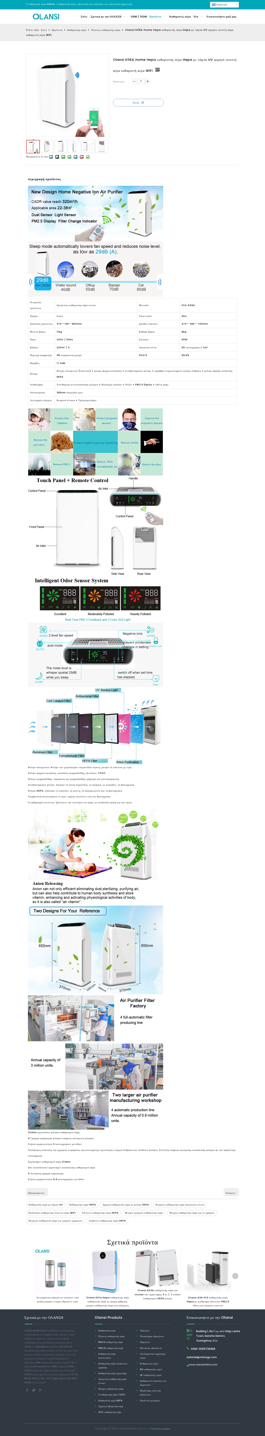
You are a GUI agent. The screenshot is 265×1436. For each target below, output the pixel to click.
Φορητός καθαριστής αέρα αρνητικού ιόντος (180, 1204)
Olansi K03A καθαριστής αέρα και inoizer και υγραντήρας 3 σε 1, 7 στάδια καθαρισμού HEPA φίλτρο (158, 1294)
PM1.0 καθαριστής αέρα (110, 1342)
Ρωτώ (136, 103)
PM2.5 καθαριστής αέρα (110, 1348)
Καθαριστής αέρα (107, 1330)
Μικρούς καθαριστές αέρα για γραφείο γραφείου (55, 1220)
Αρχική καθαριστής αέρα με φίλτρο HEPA (125, 1204)
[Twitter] (34, 1390)
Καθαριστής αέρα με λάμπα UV (45, 1204)
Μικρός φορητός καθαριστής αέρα (144, 1213)
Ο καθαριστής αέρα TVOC (111, 1394)
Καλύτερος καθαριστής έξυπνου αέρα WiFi (52, 1213)
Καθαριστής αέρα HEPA (82, 1204)
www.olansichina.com (203, 1364)
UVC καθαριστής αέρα (109, 1412)
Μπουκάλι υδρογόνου (151, 1348)
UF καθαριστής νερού (151, 1375)
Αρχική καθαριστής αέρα (110, 1406)
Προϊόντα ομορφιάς (150, 1400)
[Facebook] (27, 1390)
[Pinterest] (40, 1390)
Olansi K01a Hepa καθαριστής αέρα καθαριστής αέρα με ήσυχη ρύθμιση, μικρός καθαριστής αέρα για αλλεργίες (107, 1301)
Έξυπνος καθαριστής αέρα (111, 1336)
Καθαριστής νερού (149, 1363)
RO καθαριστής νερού (151, 1369)
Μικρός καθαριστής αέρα (111, 1389)
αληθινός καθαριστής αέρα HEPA (107, 1220)
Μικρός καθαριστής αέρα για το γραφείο (192, 1213)
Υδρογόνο (145, 1330)
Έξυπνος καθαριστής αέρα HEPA (100, 1213)
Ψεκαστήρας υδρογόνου (152, 1336)
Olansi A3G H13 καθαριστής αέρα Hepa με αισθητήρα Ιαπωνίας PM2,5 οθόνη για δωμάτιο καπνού (208, 1301)
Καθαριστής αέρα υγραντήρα (112, 1373)
